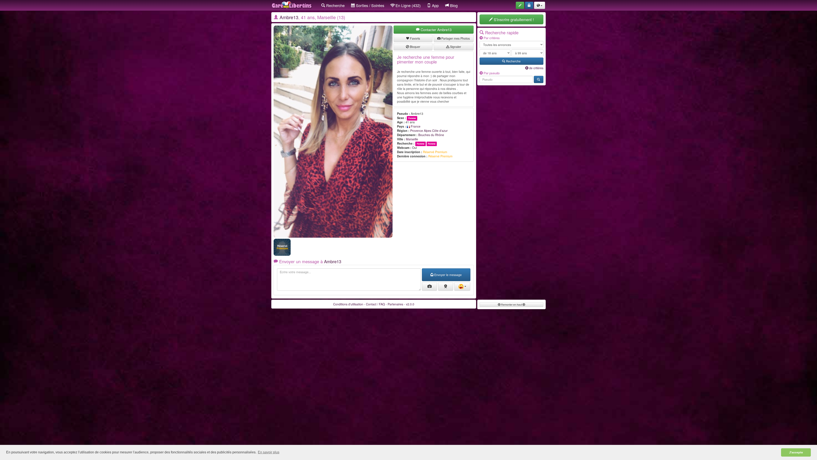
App (435, 5)
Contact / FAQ (375, 304)
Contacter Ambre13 (435, 29)
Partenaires (395, 304)
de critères (535, 68)
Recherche (335, 5)
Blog (453, 5)
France (415, 126)
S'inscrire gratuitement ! (513, 19)
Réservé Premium (435, 152)
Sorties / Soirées (369, 5)
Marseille (412, 139)
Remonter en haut (511, 304)
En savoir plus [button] (268, 452)
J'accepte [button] (796, 452)
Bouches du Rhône (431, 135)
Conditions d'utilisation (348, 304)
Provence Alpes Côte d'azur (429, 130)
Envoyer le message (447, 275)
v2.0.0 (410, 304)
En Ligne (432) (407, 5)
